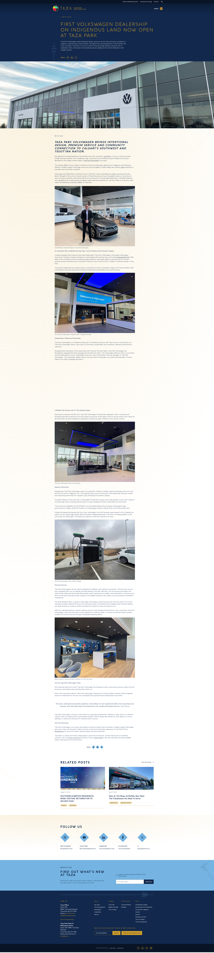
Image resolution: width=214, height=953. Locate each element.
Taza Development (124, 849)
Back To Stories (66, 17)
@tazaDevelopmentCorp (87, 849)
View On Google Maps (67, 919)
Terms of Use (120, 948)
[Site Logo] (63, 947)
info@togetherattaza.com (68, 916)
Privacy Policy (113, 948)
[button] (158, 8)
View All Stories (146, 762)
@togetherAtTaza (66, 849)
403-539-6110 (70, 913)
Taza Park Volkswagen (91, 161)
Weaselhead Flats (123, 257)
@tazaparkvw (59, 731)
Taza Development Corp (106, 849)
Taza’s (122, 167)
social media (98, 738)
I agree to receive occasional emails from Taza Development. (132, 875)
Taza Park (106, 156)
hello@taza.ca (64, 936)
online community (74, 738)
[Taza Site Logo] (69, 8)
